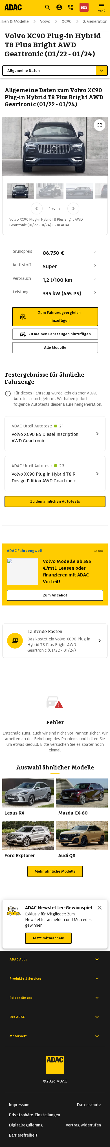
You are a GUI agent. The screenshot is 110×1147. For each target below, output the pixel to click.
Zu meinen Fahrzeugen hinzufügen (59, 334)
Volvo (45, 21)
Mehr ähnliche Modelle (55, 871)
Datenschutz (89, 1104)
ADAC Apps (18, 959)
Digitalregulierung (26, 1125)
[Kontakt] (70, 7)
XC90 (67, 21)
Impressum (19, 1104)
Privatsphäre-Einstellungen (34, 1114)
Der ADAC (17, 1017)
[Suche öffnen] (48, 7)
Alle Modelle (55, 347)
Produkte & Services (25, 978)
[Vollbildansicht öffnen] (99, 125)
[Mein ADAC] (59, 7)
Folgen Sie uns (21, 998)
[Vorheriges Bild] (37, 208)
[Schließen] (99, 908)
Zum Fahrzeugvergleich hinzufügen (59, 316)
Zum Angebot (55, 595)
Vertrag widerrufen (83, 1125)
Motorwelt (18, 1036)
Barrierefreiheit (23, 1135)
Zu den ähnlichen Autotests (55, 501)
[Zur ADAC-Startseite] (13, 7)
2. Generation (95, 21)
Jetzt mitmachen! (48, 938)
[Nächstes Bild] (73, 208)
